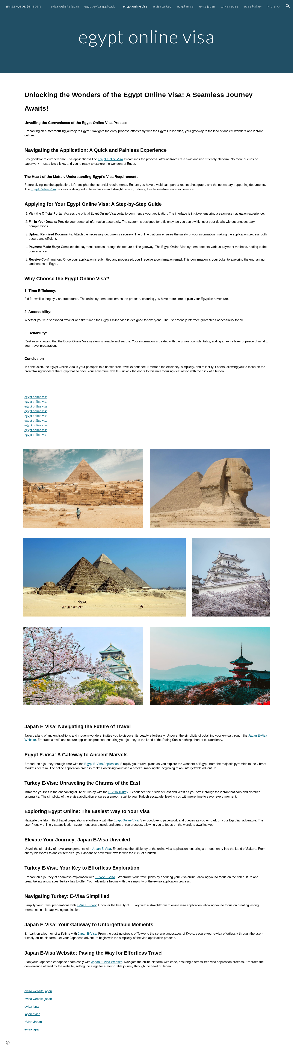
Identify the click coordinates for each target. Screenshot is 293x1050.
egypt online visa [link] (135, 6)
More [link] (271, 6)
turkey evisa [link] (229, 6)
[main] (146, 36)
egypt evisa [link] (185, 6)
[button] (288, 6)
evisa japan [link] (207, 6)
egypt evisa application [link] (100, 6)
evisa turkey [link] (253, 6)
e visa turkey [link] (162, 6)
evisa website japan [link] (64, 6)
